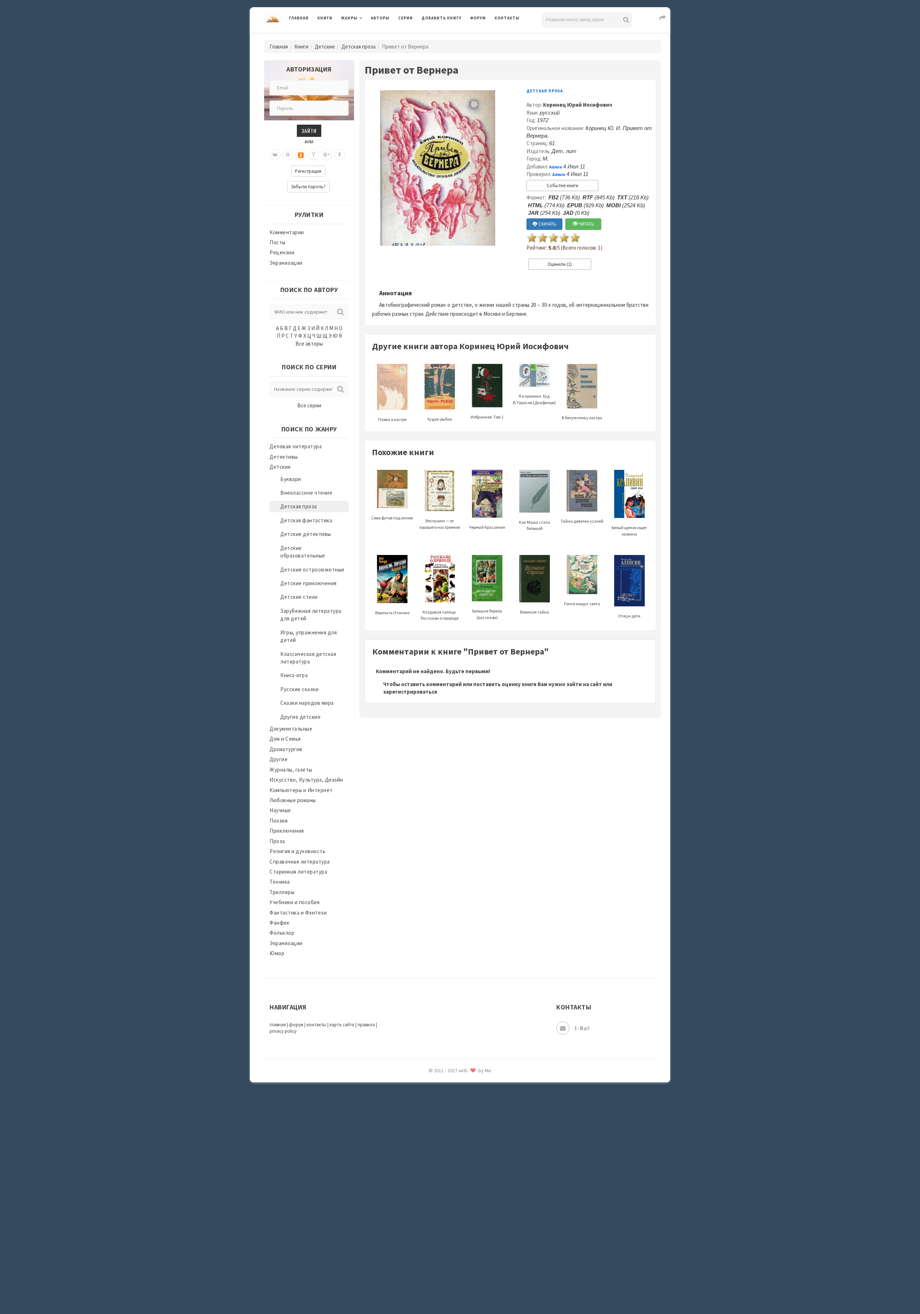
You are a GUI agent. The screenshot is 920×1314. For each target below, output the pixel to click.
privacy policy (283, 1031)
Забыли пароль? (308, 187)
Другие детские (300, 716)
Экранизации (286, 262)
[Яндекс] (313, 154)
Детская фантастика (306, 520)
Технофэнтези (440, 1145)
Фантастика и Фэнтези (298, 912)
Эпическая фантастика (451, 1225)
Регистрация (308, 171)
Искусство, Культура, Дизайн (306, 779)
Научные (280, 810)
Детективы (284, 456)
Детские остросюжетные (312, 569)
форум (296, 1025)
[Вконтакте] (275, 154)
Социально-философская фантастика (469, 1096)
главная (278, 1025)
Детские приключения (308, 583)
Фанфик (279, 922)
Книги (324, 17)
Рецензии (282, 252)
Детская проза (358, 46)
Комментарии (287, 232)
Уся (426, 1177)
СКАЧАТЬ (546, 224)
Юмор (277, 953)
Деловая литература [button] (366, 36)
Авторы (380, 17)
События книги (562, 185)
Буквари (290, 479)
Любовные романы (293, 800)
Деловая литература (447, 36)
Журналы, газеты (291, 769)
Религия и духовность (297, 851)
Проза (277, 841)
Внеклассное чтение (306, 492)
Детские (325, 46)
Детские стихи (299, 596)
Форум (478, 17)
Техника (280, 881)
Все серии (309, 405)
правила (366, 1025)
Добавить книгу (441, 17)
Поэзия (279, 820)
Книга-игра (294, 675)
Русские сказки (299, 689)
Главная (299, 17)
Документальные (291, 728)
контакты (316, 1025)
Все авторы (309, 343)
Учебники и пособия (294, 902)
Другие (279, 759)
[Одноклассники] (300, 154)
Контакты (507, 17)
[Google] (326, 154)
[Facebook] (339, 154)
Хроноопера (436, 1209)
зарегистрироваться (410, 691)
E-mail (582, 1028)
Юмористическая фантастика (459, 1289)
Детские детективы (305, 534)
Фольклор (282, 932)
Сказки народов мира (307, 702)
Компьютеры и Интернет (301, 790)
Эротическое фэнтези (449, 1273)
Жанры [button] (349, 17)
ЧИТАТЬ (586, 224)
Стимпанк (434, 1112)
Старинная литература (298, 871)
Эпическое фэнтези (446, 1241)
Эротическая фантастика (454, 1257)
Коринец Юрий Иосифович (577, 104)
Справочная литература (300, 861)
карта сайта (342, 1025)
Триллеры (282, 892)
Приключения (287, 830)
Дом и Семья (285, 738)
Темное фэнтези (442, 1129)
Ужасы (430, 1160)
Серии (405, 17)
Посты (278, 242)
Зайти (309, 130)
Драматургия (286, 749)
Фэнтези (432, 1193)
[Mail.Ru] (287, 154)
